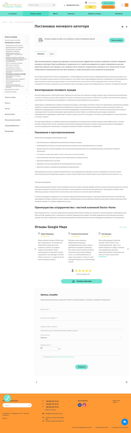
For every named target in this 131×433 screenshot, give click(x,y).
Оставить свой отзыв (84, 281)
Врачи (55, 14)
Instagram (84, 405)
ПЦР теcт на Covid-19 (12, 65)
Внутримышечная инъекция (14, 47)
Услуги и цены (35, 14)
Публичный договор (102, 427)
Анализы (71, 14)
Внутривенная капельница (14, 45)
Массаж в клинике (10, 92)
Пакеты (7, 103)
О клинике (13, 14)
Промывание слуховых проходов (13, 76)
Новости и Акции (94, 14)
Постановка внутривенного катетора (14, 71)
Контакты (119, 14)
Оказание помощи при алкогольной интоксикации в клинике (15, 86)
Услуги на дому (10, 97)
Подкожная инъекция (12, 51)
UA (126, 5)
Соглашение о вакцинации (120, 427)
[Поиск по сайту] (53, 5)
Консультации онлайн (12, 120)
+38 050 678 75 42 (52, 407)
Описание (40, 54)
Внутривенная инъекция (13, 49)
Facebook (80, 405)
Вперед (128, 249)
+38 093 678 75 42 (72, 5)
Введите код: (46, 345)
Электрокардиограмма (13, 81)
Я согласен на (59, 357)
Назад (35, 249)
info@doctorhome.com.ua (53, 414)
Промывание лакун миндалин (15, 79)
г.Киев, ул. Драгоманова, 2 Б (54, 421)
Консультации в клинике (12, 40)
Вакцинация (9, 131)
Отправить (81, 367)
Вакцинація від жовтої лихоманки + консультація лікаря (14, 54)
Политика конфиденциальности (82, 427)
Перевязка (9, 83)
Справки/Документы (12, 125)
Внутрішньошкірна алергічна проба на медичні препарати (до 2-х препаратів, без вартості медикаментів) (16, 59)
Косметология (10, 114)
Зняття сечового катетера (14, 63)
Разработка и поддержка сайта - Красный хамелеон (16, 414)
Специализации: (45, 335)
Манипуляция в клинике (12, 42)
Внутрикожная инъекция (13, 69)
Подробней (103, 257)
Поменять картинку (59, 348)
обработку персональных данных (63, 357)
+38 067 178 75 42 (52, 404)
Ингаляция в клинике (12, 67)
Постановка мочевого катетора (16, 74)
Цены (90, 7)
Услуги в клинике (11, 37)
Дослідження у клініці (12, 89)
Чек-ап (7, 109)
